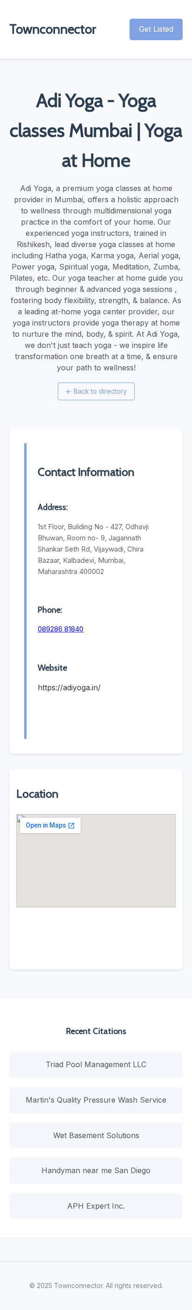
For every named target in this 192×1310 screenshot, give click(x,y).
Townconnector (52, 29)
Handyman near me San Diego (96, 1170)
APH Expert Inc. (96, 1206)
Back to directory (96, 391)
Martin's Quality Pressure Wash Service (96, 1100)
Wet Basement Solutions (96, 1135)
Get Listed (156, 29)
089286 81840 (60, 628)
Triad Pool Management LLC (96, 1064)
